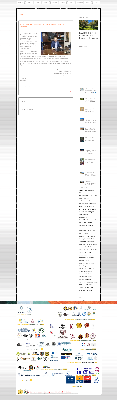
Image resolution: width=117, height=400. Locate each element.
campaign (82, 239)
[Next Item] (95, 25)
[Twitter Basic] (82, 301)
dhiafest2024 (83, 255)
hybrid (81, 271)
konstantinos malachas (85, 279)
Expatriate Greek (84, 217)
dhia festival (82, 249)
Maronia (89, 222)
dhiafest (81, 252)
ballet (86, 233)
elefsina (81, 260)
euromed (87, 260)
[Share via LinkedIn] (29, 86)
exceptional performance (86, 263)
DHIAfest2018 (83, 212)
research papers (84, 293)
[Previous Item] (82, 25)
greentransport (89, 266)
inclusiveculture (88, 271)
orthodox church (84, 287)
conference (82, 241)
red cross (89, 290)
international (83, 276)
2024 (80, 198)
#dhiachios (82, 193)
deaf (89, 247)
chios (92, 239)
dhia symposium (92, 249)
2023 (95, 195)
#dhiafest (89, 193)
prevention (82, 290)
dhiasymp (90, 255)
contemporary (91, 241)
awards (81, 233)
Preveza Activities (84, 228)
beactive (92, 236)
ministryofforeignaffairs (86, 282)
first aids (81, 266)
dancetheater (83, 247)
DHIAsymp (91, 212)
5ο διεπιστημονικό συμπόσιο (87, 201)
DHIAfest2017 (92, 209)
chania (88, 239)
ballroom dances (84, 236)
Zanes (89, 230)
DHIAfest (91, 206)
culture (95, 244)
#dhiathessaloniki (84, 195)
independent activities (85, 274)
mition (96, 282)
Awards (81, 206)
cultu (90, 244)
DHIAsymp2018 (83, 214)
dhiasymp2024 (83, 257)
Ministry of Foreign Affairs (86, 225)
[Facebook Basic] (80, 301)
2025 (84, 198)
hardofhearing (83, 268)
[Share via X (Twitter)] (25, 86)
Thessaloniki (82, 230)
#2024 (85, 190)
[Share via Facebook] (21, 86)
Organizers (23, 78)
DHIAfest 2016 (83, 209)
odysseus (82, 284)
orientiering (89, 284)
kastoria (90, 276)
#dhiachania (92, 190)
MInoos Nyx (82, 222)
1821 (91, 195)
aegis (93, 230)
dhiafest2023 (88, 252)
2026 (88, 198)
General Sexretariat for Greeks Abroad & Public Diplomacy (88, 220)
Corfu (86, 206)
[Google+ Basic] (84, 301)
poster (91, 287)
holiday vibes (92, 268)
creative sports (83, 244)
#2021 (81, 190)
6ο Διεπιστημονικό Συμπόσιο (87, 203)
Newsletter (23, 80)
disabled (91, 257)
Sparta (92, 228)
